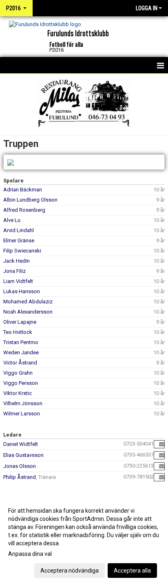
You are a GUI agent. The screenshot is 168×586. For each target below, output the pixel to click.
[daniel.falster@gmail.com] (161, 444)
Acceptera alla (132, 570)
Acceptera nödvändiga (69, 570)
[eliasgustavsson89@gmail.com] (161, 455)
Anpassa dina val (30, 554)
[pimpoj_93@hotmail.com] (161, 466)
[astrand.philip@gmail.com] (161, 477)
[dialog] (84, 540)
